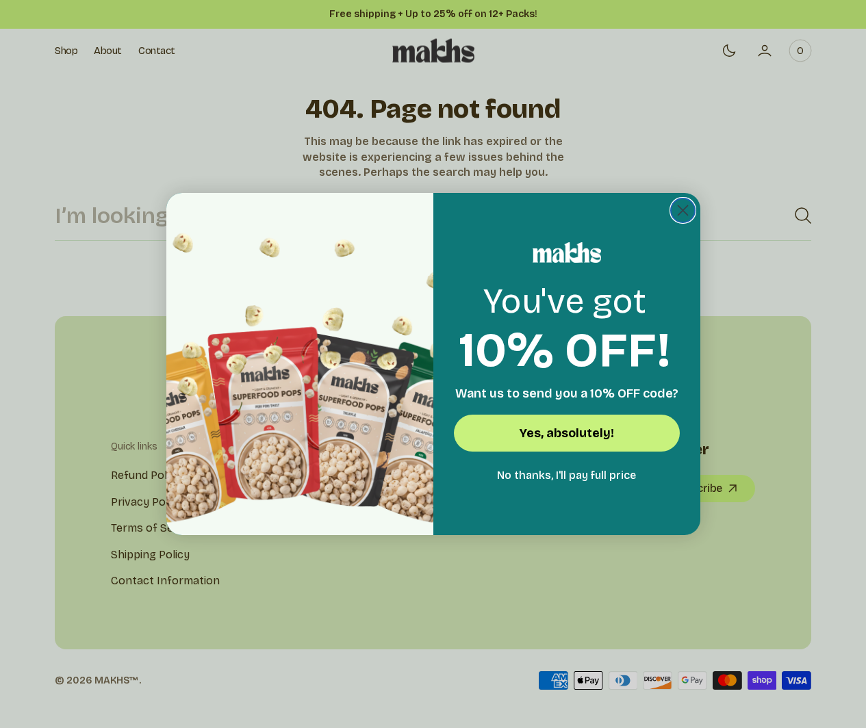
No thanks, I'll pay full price (566, 475)
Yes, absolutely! (567, 433)
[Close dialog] (683, 210)
